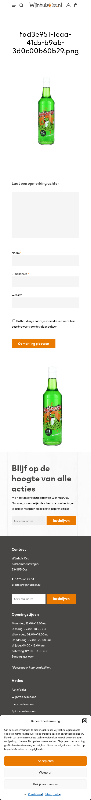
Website (17, 295)
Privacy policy (53, 794)
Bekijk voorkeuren (45, 784)
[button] (85, 721)
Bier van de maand (23, 704)
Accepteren (46, 761)
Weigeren (45, 772)
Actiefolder (19, 689)
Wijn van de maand (24, 696)
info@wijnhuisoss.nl (27, 584)
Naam (17, 253)
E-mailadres (20, 274)
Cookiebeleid (35, 794)
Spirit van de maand (24, 711)
